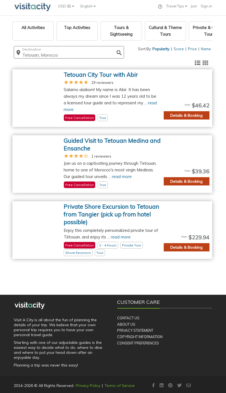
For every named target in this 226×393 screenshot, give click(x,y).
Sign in (206, 6)
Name (206, 49)
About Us (126, 324)
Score (179, 49)
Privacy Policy (88, 385)
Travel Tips (175, 6)
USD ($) (65, 6)
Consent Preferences (138, 343)
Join (194, 6)
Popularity (161, 49)
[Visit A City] (29, 305)
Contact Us (128, 318)
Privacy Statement (135, 330)
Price (192, 49)
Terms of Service (119, 385)
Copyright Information (140, 336)
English (86, 6)
